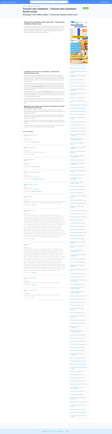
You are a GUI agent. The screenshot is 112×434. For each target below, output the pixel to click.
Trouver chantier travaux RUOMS (77, 167)
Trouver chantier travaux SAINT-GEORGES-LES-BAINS (77, 183)
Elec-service (34, 284)
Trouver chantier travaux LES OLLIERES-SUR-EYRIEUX (79, 398)
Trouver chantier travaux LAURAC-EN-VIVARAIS (78, 416)
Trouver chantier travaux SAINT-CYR (78, 284)
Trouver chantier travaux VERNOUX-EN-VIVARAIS (79, 196)
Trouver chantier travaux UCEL (77, 192)
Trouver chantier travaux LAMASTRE (78, 131)
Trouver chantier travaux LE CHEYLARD (79, 105)
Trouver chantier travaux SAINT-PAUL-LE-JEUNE (78, 406)
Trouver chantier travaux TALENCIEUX (78, 412)
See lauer (34, 205)
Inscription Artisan (104, 1)
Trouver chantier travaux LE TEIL (77, 82)
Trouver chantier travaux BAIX (77, 371)
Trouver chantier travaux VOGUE (77, 391)
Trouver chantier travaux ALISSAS (77, 276)
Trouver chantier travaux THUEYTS (78, 302)
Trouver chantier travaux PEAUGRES (78, 186)
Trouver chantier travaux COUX (77, 220)
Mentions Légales (60, 431)
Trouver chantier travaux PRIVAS (77, 79)
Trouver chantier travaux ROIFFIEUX (78, 128)
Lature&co (34, 272)
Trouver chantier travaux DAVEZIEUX (78, 111)
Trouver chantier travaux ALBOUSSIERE (79, 402)
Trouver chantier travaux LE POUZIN (78, 108)
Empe (33, 297)
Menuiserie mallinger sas (37, 191)
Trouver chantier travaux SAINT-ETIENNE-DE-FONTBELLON (77, 139)
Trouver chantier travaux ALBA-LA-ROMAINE (78, 266)
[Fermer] (107, 417)
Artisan (33, 238)
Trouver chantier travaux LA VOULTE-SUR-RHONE (78, 94)
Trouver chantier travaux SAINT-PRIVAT (79, 232)
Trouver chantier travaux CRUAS (77, 124)
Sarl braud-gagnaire (36, 166)
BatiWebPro (101, 427)
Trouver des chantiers (9, 2)
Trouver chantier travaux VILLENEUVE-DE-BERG (78, 118)
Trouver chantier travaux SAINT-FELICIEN (77, 309)
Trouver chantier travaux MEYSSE (77, 273)
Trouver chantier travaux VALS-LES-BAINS (78, 101)
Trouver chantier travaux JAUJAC (77, 305)
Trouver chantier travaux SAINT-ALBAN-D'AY (79, 270)
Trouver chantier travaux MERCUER (78, 323)
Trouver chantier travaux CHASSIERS (78, 361)
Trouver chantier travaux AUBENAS (78, 68)
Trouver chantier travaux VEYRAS (77, 235)
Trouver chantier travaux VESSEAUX (78, 229)
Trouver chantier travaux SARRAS (77, 174)
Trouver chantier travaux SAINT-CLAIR (78, 364)
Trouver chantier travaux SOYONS (78, 189)
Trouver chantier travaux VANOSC (78, 377)
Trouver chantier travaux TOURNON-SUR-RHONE (78, 76)
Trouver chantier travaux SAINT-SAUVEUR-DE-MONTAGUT (77, 331)
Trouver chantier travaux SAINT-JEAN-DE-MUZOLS (78, 135)
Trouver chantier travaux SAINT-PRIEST (79, 296)
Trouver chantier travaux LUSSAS (77, 374)
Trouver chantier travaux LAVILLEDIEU (78, 200)
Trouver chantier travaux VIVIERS (77, 97)
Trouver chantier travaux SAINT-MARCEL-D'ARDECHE (77, 156)
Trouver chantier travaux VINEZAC (78, 299)
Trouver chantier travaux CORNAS (78, 160)
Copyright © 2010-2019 (46, 431)
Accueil (24, 6)
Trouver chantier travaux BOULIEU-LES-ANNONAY (79, 171)
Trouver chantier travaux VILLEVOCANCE (76, 327)
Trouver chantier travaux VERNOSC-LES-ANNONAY (78, 164)
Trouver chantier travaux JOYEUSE (78, 226)
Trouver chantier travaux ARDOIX (77, 350)
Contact (67, 431)
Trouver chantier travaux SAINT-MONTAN (77, 207)
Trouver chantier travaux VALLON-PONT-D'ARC (78, 152)
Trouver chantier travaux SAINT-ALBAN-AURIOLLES (79, 368)
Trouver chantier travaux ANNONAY (78, 64)
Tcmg (33, 154)
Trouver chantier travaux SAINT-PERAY (78, 86)
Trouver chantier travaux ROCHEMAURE (76, 178)
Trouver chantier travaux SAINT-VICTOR (79, 384)
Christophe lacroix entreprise (38, 178)
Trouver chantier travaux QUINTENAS (78, 259)
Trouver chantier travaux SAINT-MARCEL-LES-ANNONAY (77, 288)
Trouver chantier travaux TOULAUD (78, 213)
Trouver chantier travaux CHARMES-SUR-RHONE (78, 148)
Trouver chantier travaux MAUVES (78, 312)
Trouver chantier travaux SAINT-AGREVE (77, 143)
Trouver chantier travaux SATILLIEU (78, 223)
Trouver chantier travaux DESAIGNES (78, 320)
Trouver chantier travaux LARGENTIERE (79, 210)
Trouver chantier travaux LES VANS (78, 114)
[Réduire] (105, 417)
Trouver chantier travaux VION (77, 394)
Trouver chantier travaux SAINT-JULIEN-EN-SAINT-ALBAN (79, 280)
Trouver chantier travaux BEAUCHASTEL (79, 216)
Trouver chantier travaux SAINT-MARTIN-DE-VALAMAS (77, 292)
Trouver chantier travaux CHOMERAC (78, 121)
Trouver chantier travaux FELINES (77, 238)
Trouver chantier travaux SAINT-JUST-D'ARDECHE (78, 242)
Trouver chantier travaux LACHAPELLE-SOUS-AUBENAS (78, 255)
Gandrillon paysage (36, 141)
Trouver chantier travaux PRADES (77, 338)
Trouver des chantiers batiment (34, 6)
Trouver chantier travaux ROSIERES (78, 344)
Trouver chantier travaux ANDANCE (78, 334)
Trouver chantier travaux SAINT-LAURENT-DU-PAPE (77, 251)
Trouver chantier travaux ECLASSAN (78, 380)
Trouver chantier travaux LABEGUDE (78, 262)
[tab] (44, 135)
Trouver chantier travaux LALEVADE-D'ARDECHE (78, 316)
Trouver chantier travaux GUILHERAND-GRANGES (79, 72)
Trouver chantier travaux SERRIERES (78, 341)
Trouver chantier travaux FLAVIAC (77, 347)
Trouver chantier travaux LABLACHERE (78, 203)
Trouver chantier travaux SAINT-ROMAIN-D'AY (77, 354)
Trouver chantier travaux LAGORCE (78, 409)
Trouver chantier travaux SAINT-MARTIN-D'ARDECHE (77, 388)
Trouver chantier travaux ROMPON (78, 357)
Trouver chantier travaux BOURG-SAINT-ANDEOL (77, 89)
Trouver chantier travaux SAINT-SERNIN (77, 247)
